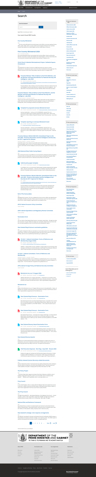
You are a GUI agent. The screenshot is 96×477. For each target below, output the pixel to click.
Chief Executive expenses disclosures (45, 350)
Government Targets (55, 455)
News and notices (70, 452)
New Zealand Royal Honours (54, 451)
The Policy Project (23, 371)
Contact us (57, 3)
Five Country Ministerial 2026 (29, 51)
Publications (45, 7)
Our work (19, 452)
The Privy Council (23, 392)
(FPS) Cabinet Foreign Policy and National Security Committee (35, 266)
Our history (20, 453)
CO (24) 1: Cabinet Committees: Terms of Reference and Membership (34, 244)
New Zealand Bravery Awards (44, 326)
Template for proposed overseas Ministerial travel (35, 108)
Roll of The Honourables (25, 194)
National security (54, 456)
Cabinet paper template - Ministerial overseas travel (48, 109)
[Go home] (35, 3)
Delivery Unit (36, 456)
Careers (56, 1)
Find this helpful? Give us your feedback (25, 428)
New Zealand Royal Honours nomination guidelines (32, 227)
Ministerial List (42, 275)
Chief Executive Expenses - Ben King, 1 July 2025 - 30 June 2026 (38, 349)
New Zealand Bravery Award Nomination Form (34, 324)
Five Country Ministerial (25, 41)
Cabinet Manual (70, 457)
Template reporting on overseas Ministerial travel (35, 122)
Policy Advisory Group (38, 455)
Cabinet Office (37, 450)
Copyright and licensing (27, 468)
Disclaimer (45, 468)
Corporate (36, 458)
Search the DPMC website (71, 272)
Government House (38, 460)
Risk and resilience (54, 460)
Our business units (29, 7)
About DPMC (21, 7)
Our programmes (38, 7)
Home (61, 3)
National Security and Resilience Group (38, 453)
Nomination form (23, 217)
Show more (68, 69)
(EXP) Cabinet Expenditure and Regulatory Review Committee (35, 210)
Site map (50, 468)
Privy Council (21, 381)
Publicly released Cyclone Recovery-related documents (33, 360)
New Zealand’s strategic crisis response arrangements (33, 413)
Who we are (20, 450)
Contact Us (68, 276)
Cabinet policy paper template (29, 163)
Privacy (34, 468)
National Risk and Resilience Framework (29, 402)
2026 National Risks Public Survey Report (29, 151)
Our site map (68, 274)
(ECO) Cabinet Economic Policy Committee (30, 204)
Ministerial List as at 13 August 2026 (31, 273)
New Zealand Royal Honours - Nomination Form (34, 296)
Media (60, 1)
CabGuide (69, 455)
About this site (39, 468)
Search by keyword (23, 23)
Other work (53, 458)
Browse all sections (73, 7)
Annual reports (70, 453)
